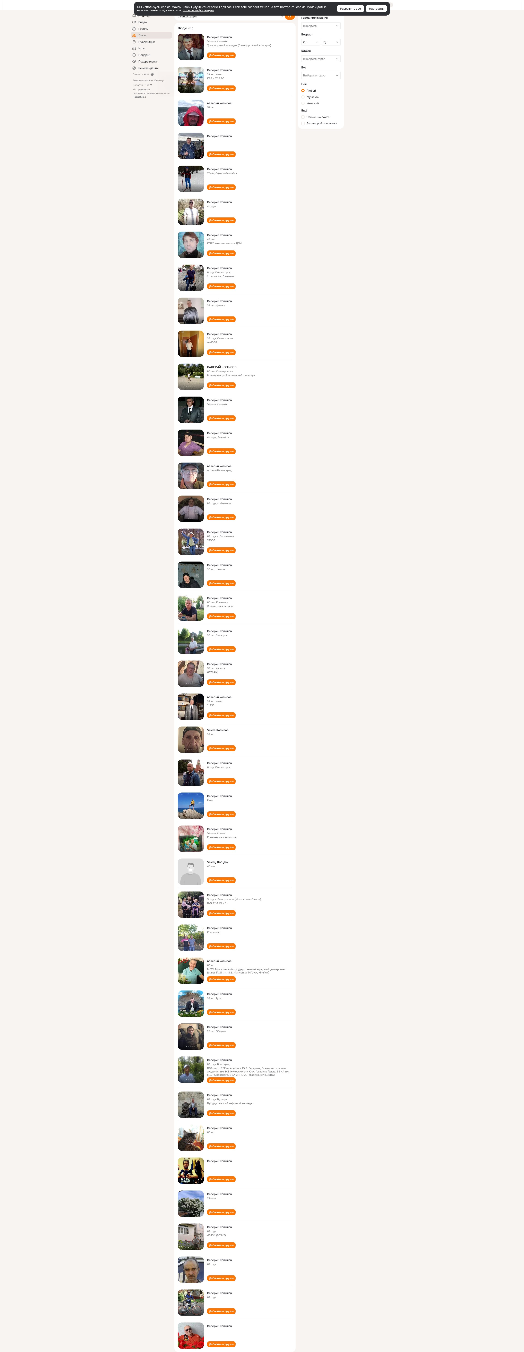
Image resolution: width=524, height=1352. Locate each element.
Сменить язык (141, 74)
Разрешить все (350, 8)
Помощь (159, 80)
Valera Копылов (217, 730)
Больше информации (198, 10)
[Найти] (290, 16)
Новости (138, 85)
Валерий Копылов (219, 37)
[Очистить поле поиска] (282, 16)
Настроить (376, 8)
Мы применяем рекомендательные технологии (151, 93)
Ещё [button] (147, 85)
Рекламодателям (143, 80)
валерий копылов (219, 103)
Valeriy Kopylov (217, 862)
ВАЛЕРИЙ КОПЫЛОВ (221, 367)
